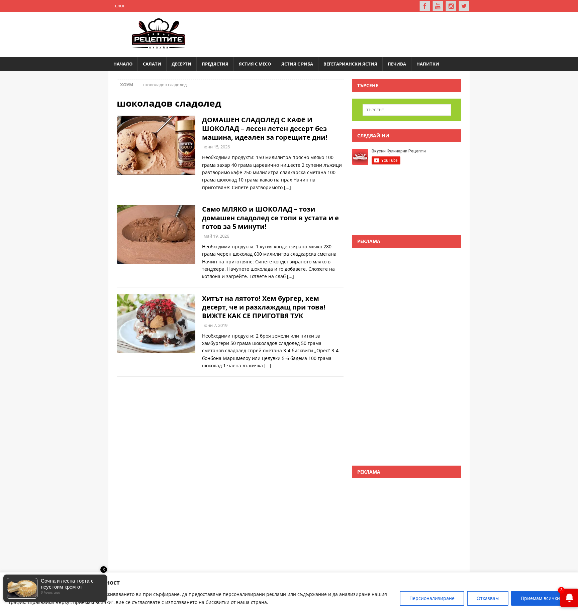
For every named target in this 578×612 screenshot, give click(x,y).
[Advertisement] (341, 33)
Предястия (215, 64)
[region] (289, 592)
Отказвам (488, 598)
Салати (152, 64)
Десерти (181, 64)
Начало (122, 64)
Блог (120, 5)
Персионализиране (432, 598)
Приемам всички (540, 598)
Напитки (427, 64)
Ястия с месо (255, 64)
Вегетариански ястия (350, 64)
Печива (397, 64)
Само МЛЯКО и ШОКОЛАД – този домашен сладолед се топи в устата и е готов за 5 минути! (270, 218)
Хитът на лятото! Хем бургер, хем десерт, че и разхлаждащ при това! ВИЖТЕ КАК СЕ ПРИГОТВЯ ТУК (263, 307)
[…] (287, 187)
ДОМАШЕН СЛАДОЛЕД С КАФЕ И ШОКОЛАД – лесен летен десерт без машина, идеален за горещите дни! (264, 128)
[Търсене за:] (407, 110)
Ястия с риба (297, 64)
